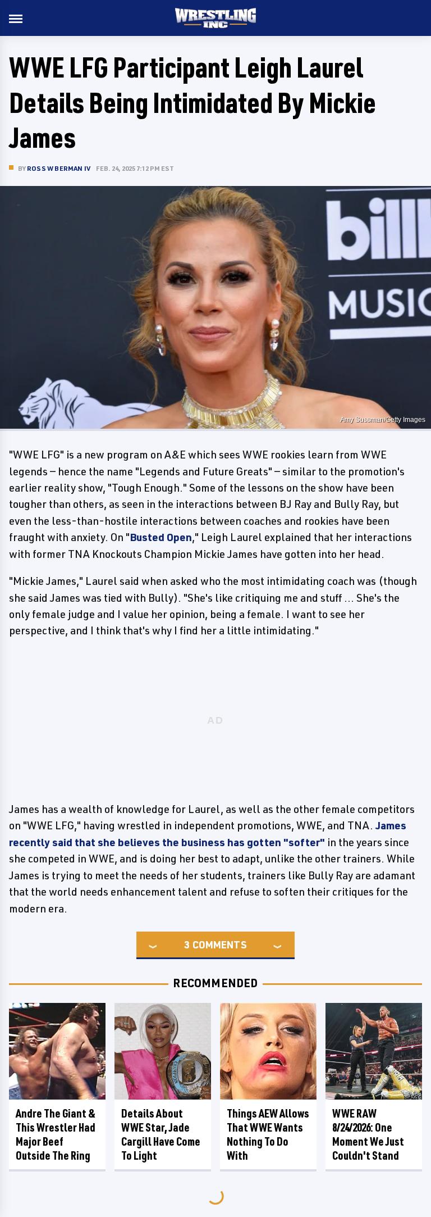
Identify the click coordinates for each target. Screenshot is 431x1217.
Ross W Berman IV (58, 168)
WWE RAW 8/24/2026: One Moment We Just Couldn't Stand (368, 1134)
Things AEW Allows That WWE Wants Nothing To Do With (268, 1134)
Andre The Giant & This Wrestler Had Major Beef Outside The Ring (55, 1134)
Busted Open (161, 537)
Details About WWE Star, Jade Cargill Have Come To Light (160, 1134)
